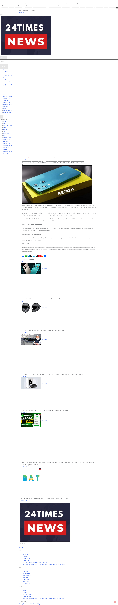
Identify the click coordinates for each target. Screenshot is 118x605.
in (21, 547)
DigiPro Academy (7, 96)
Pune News (25, 577)
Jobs (6, 73)
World (4, 94)
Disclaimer (5, 106)
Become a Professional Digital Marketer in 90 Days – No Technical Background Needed (44, 564)
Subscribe (21, 12)
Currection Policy (7, 104)
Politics (6, 71)
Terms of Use (30, 604)
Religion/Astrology (7, 84)
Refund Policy (6, 98)
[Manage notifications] (115, 602)
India (4, 69)
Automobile (7, 82)
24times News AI (7, 112)
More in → (27, 261)
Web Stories (6, 92)
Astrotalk (5, 88)
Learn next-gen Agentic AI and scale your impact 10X (35, 562)
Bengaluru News (27, 575)
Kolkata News (26, 581)
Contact (5, 108)
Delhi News (25, 571)
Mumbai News (26, 573)
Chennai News (26, 583)
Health (4, 86)
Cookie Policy (36, 604)
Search (4, 57)
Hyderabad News (27, 579)
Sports (4, 90)
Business (5, 77)
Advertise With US (7, 110)
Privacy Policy (6, 102)
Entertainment (8, 75)
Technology (8, 79)
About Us (5, 100)
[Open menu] (1, 14)
